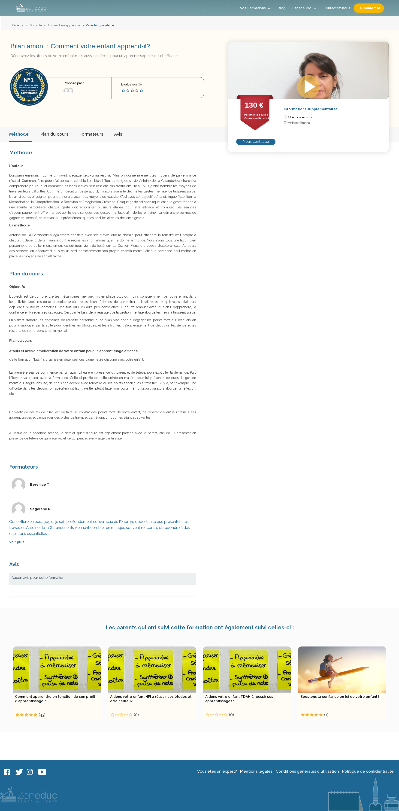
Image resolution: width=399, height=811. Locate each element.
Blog (281, 8)
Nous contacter (256, 141)
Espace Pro (301, 8)
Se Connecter (368, 8)
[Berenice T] (65, 93)
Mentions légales (256, 771)
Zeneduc (18, 25)
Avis (118, 134)
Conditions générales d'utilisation (307, 771)
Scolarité (36, 25)
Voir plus (16, 542)
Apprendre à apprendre (64, 25)
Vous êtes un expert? (217, 771)
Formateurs (91, 134)
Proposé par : (73, 82)
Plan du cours (54, 134)
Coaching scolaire (100, 25)
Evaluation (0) (131, 84)
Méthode (19, 134)
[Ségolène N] (68, 93)
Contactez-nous (336, 8)
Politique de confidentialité (368, 771)
